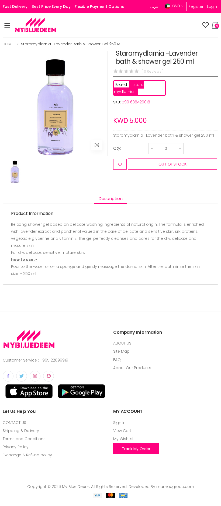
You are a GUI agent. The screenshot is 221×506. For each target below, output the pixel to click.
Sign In (119, 422)
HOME (8, 44)
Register (195, 6)
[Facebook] (8, 376)
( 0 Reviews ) (152, 71)
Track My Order (136, 448)
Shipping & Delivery (21, 430)
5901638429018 (136, 102)
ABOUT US (122, 343)
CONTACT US (14, 422)
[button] (215, 25)
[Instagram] (35, 376)
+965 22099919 (54, 360)
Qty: (117, 148)
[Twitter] (21, 376)
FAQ (117, 359)
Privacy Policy (16, 447)
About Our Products (132, 367)
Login (212, 6)
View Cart (122, 430)
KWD (176, 6)
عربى (154, 6)
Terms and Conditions (24, 438)
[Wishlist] (205, 25)
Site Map (121, 351)
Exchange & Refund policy (27, 455)
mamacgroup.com (175, 486)
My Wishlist (123, 438)
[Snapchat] (48, 376)
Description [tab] (110, 198)
